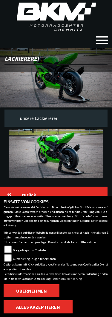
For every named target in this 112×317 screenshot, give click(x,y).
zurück (29, 195)
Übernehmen (31, 291)
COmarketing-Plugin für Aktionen (34, 259)
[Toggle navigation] (102, 38)
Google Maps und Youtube (29, 250)
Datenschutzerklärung (67, 279)
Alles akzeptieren (38, 307)
